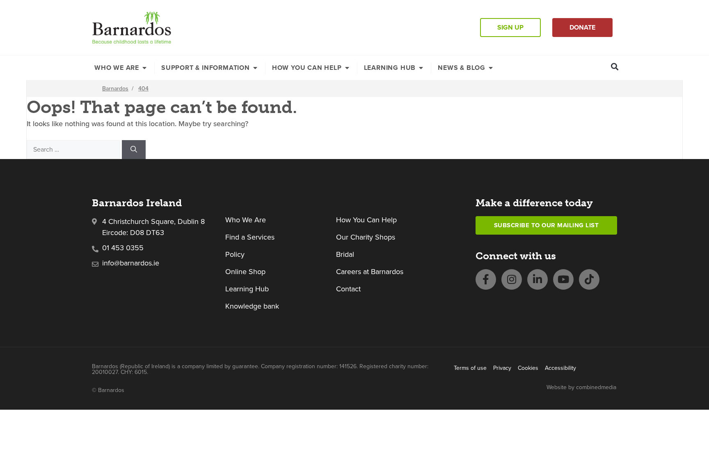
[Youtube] (563, 279)
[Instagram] (511, 279)
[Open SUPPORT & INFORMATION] (255, 68)
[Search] (134, 149)
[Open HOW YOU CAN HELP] (347, 68)
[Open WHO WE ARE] (144, 68)
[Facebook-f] (486, 279)
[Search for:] (74, 149)
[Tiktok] (589, 279)
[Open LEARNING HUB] (421, 68)
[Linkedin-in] (537, 279)
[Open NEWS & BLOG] (490, 68)
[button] (615, 66)
